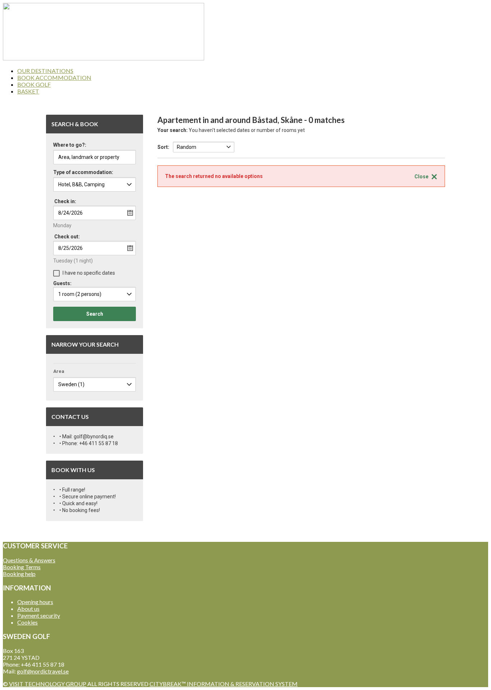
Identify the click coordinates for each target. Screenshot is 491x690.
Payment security (38, 615)
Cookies (27, 622)
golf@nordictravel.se (43, 671)
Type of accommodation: (83, 172)
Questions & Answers (29, 560)
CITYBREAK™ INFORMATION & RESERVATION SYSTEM (224, 683)
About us (28, 608)
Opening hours (35, 601)
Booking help (19, 573)
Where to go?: (69, 145)
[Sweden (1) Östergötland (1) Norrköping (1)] (94, 384)
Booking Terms (22, 566)
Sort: (163, 147)
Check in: (65, 201)
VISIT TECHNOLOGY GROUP (47, 683)
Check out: (67, 236)
